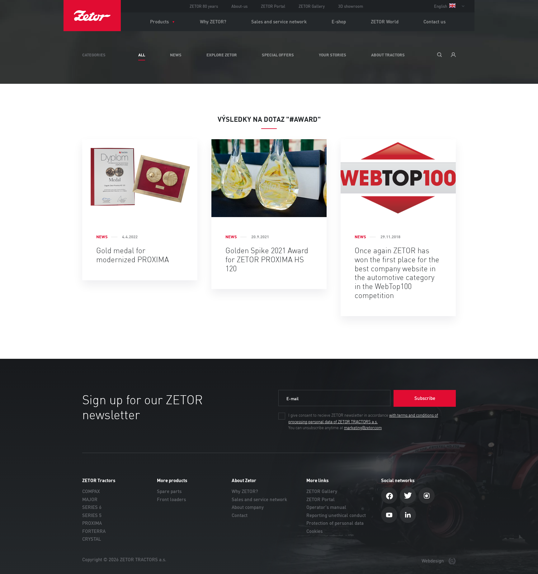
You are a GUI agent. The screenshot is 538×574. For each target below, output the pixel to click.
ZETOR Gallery (312, 6)
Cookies (314, 531)
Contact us (434, 22)
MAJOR (89, 499)
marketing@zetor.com (363, 428)
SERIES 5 (91, 515)
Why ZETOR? (213, 22)
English (441, 6)
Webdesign (433, 561)
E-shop (339, 22)
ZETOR (92, 15)
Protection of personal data (335, 523)
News (176, 54)
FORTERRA (94, 531)
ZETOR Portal (273, 6)
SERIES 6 (91, 507)
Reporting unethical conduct (336, 515)
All (141, 54)
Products (159, 22)
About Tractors (388, 54)
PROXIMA (92, 523)
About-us (239, 6)
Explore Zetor (221, 54)
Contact (240, 515)
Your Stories (332, 54)
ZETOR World (385, 22)
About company (248, 507)
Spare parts (169, 491)
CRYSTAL (91, 539)
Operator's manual (326, 507)
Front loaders (171, 499)
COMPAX (91, 491)
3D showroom (350, 6)
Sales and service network (279, 22)
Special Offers (278, 54)
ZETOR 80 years (204, 6)
